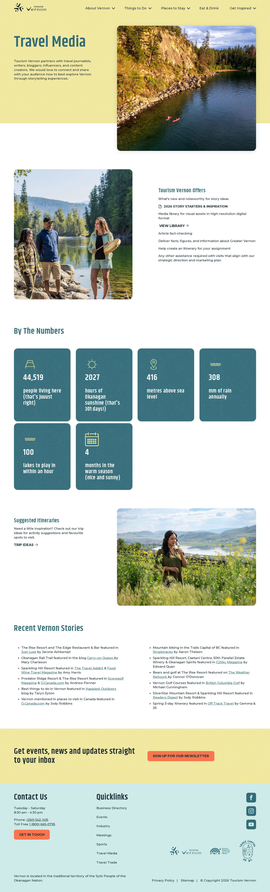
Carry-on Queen (100, 658)
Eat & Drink (209, 8)
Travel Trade (106, 862)
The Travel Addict (88, 668)
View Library (172, 226)
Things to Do (135, 8)
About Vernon (97, 8)
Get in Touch (31, 835)
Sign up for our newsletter (181, 756)
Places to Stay (173, 8)
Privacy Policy (163, 880)
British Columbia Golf (223, 683)
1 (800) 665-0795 (42, 824)
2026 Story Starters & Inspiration (196, 206)
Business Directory (111, 808)
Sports (101, 844)
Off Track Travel (221, 703)
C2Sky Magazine (229, 662)
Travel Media (106, 853)
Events (101, 817)
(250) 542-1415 (37, 820)
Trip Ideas (24, 545)
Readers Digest (165, 697)
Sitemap (187, 880)
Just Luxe (28, 652)
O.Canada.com (52, 683)
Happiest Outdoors (101, 689)
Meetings (103, 835)
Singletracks (163, 652)
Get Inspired (240, 8)
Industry (103, 826)
